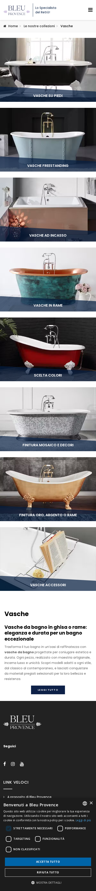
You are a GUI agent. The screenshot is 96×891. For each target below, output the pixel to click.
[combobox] (85, 803)
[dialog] (48, 844)
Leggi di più (83, 820)
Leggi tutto (48, 690)
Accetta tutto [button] (48, 862)
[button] (48, 883)
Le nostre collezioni (39, 26)
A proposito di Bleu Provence (29, 797)
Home (13, 26)
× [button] (91, 803)
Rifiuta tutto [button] (48, 872)
